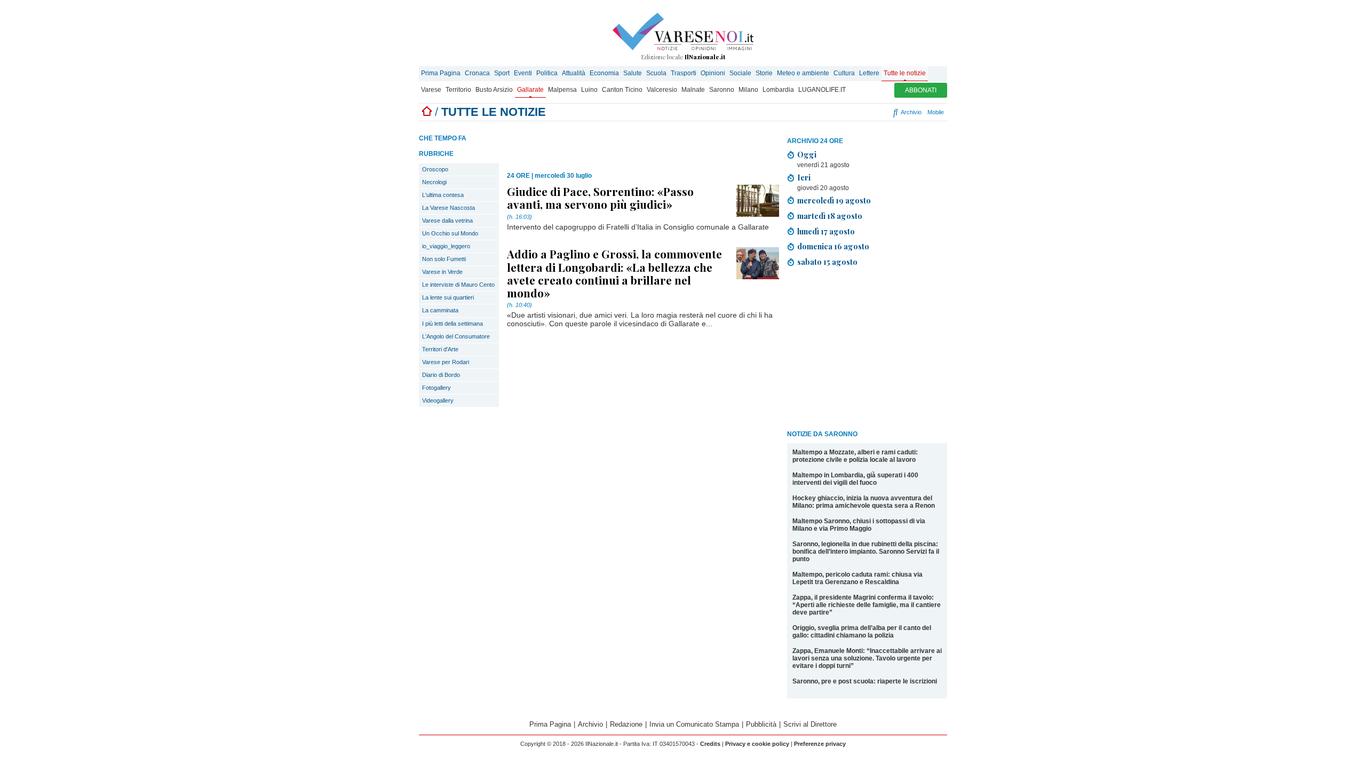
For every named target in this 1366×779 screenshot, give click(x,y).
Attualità (573, 73)
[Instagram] (840, 112)
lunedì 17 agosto (826, 231)
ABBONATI (920, 90)
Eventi (523, 73)
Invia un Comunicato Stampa (694, 724)
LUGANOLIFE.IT (822, 89)
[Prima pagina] (427, 112)
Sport (502, 73)
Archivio (910, 112)
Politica (547, 73)
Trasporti (683, 73)
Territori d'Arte (440, 349)
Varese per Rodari (445, 362)
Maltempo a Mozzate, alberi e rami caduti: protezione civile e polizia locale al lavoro (855, 455)
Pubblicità (761, 724)
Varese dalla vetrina (447, 220)
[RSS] (866, 112)
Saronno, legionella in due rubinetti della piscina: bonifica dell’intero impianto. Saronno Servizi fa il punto (865, 551)
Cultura (844, 73)
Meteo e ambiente (803, 73)
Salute (632, 73)
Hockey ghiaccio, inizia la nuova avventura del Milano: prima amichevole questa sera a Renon (863, 501)
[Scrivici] (884, 112)
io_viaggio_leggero (446, 246)
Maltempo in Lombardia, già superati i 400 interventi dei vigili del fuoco (855, 478)
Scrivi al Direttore (810, 724)
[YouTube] (853, 112)
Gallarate (530, 89)
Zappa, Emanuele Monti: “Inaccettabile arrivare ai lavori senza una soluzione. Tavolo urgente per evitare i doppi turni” (867, 658)
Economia (604, 73)
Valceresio (662, 89)
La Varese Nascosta (448, 207)
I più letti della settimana (452, 323)
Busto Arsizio (494, 89)
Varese (431, 89)
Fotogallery (436, 387)
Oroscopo (435, 169)
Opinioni (713, 73)
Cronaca (477, 73)
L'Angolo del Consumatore (456, 336)
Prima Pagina (440, 73)
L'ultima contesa (443, 195)
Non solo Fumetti (444, 259)
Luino (589, 89)
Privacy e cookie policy (757, 744)
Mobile (935, 112)
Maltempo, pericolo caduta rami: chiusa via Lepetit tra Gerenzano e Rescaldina (857, 578)
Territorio (458, 89)
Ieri (804, 177)
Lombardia (778, 89)
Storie (764, 73)
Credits (710, 744)
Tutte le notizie (905, 73)
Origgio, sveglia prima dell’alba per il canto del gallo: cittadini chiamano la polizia (861, 631)
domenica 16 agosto (833, 246)
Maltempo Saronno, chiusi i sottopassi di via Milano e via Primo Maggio (858, 524)
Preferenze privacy (820, 744)
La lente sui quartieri (448, 297)
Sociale (740, 73)
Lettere (869, 73)
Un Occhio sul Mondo (450, 233)
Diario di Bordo (441, 375)
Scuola (656, 73)
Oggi (806, 154)
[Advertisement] (867, 350)
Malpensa (562, 89)
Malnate (693, 89)
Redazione (626, 724)
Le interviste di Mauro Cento (458, 284)
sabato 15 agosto (827, 261)
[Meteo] (875, 112)
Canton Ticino (622, 89)
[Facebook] (827, 112)
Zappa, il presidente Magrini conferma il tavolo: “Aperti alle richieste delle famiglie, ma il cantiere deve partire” (866, 605)
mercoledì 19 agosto (834, 200)
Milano (748, 89)
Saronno (721, 89)
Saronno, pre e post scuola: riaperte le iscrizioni (864, 681)
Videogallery (438, 400)
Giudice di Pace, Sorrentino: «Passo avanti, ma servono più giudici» (600, 197)
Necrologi (434, 182)
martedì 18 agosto (829, 215)
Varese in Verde (442, 272)
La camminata (440, 310)
